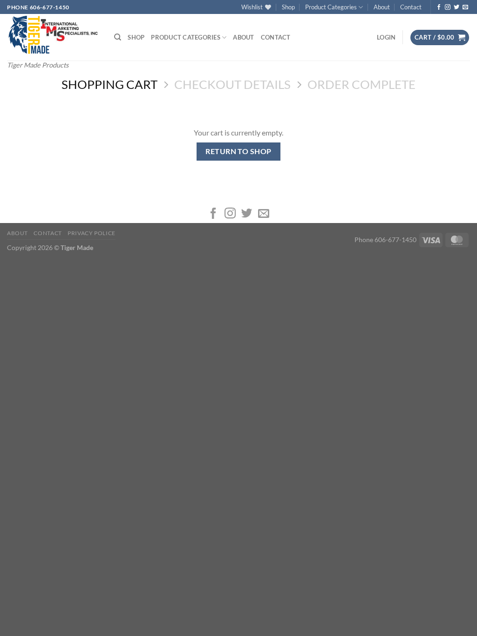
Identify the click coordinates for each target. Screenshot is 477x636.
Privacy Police (92, 233)
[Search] (117, 37)
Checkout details (232, 84)
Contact (411, 7)
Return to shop (238, 151)
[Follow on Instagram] (447, 7)
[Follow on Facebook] (439, 7)
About (382, 7)
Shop (288, 7)
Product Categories (331, 7)
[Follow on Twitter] (456, 7)
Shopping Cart (109, 84)
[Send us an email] (465, 7)
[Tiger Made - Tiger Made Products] (53, 35)
